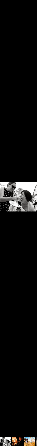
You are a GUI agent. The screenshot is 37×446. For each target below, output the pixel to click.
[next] (34, 220)
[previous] (3, 220)
